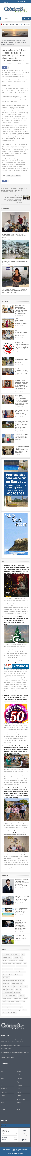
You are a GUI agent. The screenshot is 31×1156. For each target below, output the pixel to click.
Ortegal (19, 1095)
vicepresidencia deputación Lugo (11, 1010)
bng (21, 957)
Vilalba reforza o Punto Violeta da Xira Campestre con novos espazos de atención (21, 321)
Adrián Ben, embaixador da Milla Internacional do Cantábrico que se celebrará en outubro (22, 898)
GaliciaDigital (15, 1150)
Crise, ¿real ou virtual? (6, 1048)
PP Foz (23, 1001)
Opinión (3, 1095)
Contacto (10, 1153)
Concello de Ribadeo (8, 972)
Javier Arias (18, 989)
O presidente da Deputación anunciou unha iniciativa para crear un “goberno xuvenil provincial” (13, 200)
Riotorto (19, 1106)
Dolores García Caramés (20, 986)
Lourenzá (19, 1085)
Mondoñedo (4, 1088)
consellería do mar (8, 974)
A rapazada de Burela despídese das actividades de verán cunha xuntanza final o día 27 (14, 235)
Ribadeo (18, 1004)
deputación (6, 983)
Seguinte (17, 196)
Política (2, 1102)
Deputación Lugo (7, 986)
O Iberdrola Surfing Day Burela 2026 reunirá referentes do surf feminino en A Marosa (22, 910)
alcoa (23, 954)
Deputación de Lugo (17, 983)
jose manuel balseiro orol (9, 995)
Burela (21, 960)
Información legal (18, 1153)
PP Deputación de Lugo (13, 1001)
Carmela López (7, 963)
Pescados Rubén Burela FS (20, 998)
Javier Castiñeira (7, 992)
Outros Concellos (21, 1099)
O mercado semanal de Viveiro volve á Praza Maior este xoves (15, 262)
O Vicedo (19, 1092)
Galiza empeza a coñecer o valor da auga (10, 1045)
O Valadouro (4, 1092)
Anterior (4, 187)
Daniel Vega (6, 977)
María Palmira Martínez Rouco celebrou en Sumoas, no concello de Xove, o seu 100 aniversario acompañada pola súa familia (15, 832)
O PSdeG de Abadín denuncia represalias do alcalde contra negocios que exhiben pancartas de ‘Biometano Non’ (22, 346)
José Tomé (21, 995)
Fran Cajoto (10, 989)
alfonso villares (7, 957)
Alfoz (2, 1071)
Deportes (19, 1082)
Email (27, 63)
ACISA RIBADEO (15, 954)
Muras (18, 1088)
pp (4, 1001)
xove (4, 1012)
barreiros (15, 957)
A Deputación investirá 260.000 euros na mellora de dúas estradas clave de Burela (22, 412)
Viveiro (24, 1010)
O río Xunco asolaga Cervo (7, 1057)
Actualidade (20, 1068)
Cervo (25, 963)
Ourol (2, 1099)
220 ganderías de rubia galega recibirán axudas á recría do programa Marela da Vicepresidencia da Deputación (22, 425)
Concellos (19, 1078)
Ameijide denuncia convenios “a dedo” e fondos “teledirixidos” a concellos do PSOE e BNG (22, 372)
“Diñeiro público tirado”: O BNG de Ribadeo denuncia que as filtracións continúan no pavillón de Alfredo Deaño (14, 290)
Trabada (3, 1109)
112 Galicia (6, 954)
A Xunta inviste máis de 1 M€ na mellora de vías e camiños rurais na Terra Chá (22, 360)
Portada (19, 1102)
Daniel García (18, 974)
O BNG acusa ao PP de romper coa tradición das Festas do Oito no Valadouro (21, 437)
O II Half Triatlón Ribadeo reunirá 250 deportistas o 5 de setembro (21, 938)
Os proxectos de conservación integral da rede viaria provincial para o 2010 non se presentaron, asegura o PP (14, 190)
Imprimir (21, 63)
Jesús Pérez (17, 992)
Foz (4, 989)
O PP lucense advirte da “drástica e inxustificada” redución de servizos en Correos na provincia (22, 449)
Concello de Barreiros (8, 966)
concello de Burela (21, 966)
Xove (2, 1113)
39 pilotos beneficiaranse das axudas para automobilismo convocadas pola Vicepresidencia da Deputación (20, 925)
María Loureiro (7, 998)
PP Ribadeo (6, 1004)
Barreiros (19, 1071)
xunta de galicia (12, 1012)
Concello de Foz (19, 969)
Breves (2, 1075)
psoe (12, 1004)
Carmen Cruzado (17, 963)
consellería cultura (16, 175)
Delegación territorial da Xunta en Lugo (13, 980)
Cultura (2, 1082)
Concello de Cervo (7, 969)
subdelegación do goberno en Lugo (12, 1007)
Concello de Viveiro (21, 972)
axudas (8, 175)
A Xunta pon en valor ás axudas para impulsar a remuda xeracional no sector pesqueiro (22, 333)
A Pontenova (4, 1068)
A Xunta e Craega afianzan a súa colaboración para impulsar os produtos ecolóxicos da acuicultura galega (21, 309)
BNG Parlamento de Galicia (10, 960)
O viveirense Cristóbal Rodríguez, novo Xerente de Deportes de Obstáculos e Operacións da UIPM (22, 883)
